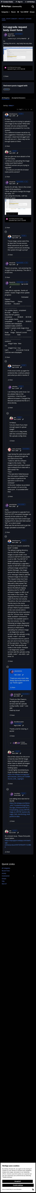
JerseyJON (17, 694)
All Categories (6, 868)
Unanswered (18, 876)
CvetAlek (17, 793)
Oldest (11, 106)
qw (10, 151)
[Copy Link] (28, 38)
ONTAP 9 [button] (6, 89)
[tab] (6, 97)
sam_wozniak (16, 449)
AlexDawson (13, 114)
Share (5, 76)
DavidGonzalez (19, 722)
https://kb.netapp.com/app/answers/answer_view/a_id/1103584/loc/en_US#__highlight (19, 776)
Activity (4, 873)
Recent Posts (6, 871)
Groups (4, 878)
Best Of (4, 884)
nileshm (14, 386)
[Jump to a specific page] (31, 109)
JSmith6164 (13, 504)
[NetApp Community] (11, 6)
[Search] (33, 6)
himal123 (11, 34)
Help (3, 881)
